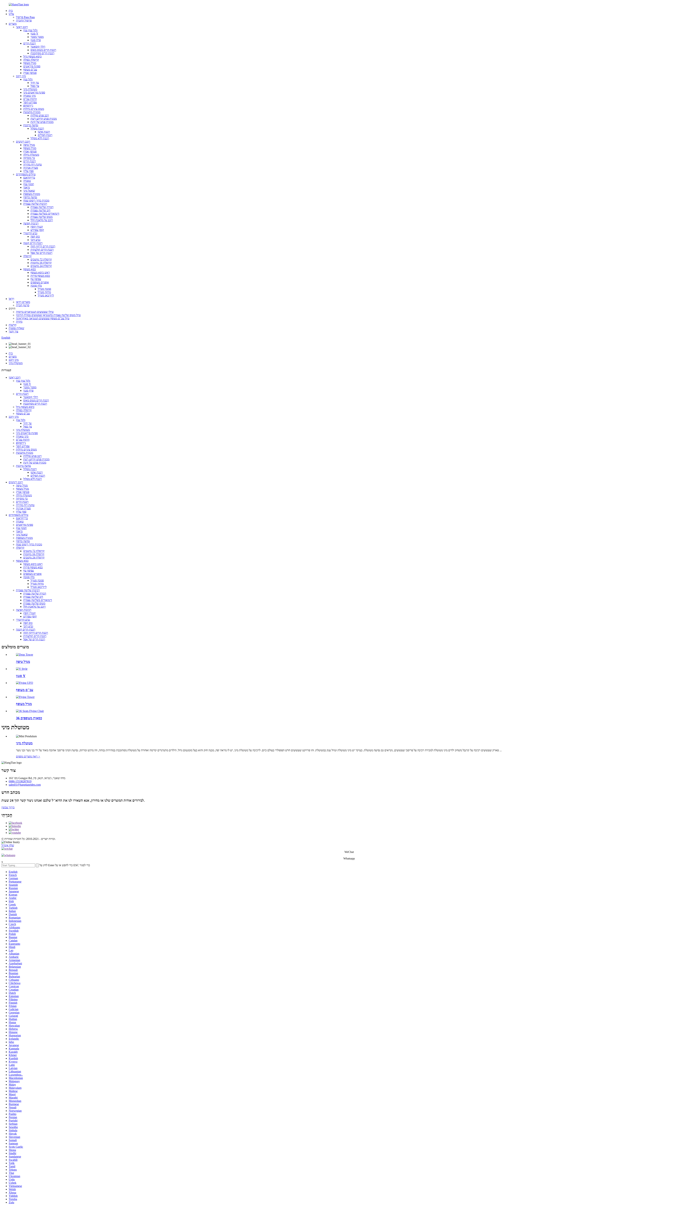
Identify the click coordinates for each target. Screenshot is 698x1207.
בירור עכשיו (8, 807)
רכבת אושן (44, 131)
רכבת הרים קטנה (33, 243)
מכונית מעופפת (31, 193)
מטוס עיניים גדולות (33, 108)
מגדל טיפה (29, 144)
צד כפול (35, 85)
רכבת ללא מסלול (40, 138)
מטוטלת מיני (30, 89)
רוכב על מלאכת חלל (42, 220)
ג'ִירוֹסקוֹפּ (28, 105)
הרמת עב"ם (30, 99)
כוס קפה (35, 236)
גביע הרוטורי (30, 233)
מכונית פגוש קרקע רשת (44, 118)
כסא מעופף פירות (40, 275)
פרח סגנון (36, 40)
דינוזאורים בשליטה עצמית (45, 213)
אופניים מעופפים (40, 282)
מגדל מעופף (29, 63)
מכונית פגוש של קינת (42, 121)
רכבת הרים (29, 43)
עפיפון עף (36, 279)
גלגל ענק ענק (30, 30)
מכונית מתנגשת (31, 112)
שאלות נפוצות (16, 328)
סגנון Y (34, 33)
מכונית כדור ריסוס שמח (36, 200)
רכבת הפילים (45, 135)
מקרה (19, 321)
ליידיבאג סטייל (46, 295)
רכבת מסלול (37, 128)
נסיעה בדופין (30, 197)
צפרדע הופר (30, 102)
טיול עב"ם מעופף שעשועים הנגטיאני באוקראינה (42, 318)
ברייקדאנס (29, 177)
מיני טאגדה (29, 95)
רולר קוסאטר (38, 46)
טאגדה (27, 180)
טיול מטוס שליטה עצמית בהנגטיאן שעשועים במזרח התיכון (48, 315)
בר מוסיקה (29, 157)
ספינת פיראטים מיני (34, 92)
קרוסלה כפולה (31, 59)
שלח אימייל (7, 845)
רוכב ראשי (22, 27)
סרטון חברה (22, 305)
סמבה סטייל (44, 288)
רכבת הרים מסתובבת (42, 53)
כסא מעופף (29, 269)
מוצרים (13, 23)
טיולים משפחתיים (26, 174)
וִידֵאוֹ (11, 298)
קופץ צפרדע (37, 230)
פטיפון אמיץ (30, 72)
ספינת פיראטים (31, 66)
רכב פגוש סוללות (40, 115)
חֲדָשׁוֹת (12, 324)
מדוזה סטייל (44, 292)
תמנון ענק (28, 184)
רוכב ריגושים (23, 141)
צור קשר (13, 331)
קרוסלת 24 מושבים (41, 266)
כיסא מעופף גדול (32, 56)
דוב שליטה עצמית (40, 210)
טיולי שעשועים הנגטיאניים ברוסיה (35, 311)
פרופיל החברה (24, 20)
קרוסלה (27, 256)
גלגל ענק (28, 79)
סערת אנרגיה (30, 167)
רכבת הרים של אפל (41, 252)
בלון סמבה (36, 285)
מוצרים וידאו (23, 302)
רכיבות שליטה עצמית (35, 203)
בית (11, 10)
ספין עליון (28, 171)
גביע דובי (35, 239)
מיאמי (26, 187)
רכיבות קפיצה (31, 223)
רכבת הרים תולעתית (42, 249)
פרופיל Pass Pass (25, 17)
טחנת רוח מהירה (32, 164)
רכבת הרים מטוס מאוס (43, 49)
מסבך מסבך (37, 36)
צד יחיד (35, 82)
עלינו (11, 13)
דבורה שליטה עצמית (42, 207)
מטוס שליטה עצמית (42, 216)
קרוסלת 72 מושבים (41, 259)
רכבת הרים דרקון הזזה (43, 246)
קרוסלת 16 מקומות (41, 262)
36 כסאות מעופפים (29, 718)
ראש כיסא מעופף (40, 272)
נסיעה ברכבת (30, 125)
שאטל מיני (29, 190)
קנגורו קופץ (37, 226)
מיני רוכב (21, 76)
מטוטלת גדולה (31, 154)
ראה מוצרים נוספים (28, 756)
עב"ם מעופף (30, 69)
